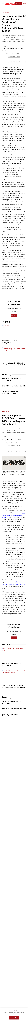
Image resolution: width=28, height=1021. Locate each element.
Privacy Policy (16, 1013)
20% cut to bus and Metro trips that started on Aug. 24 (13, 584)
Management (5, 411)
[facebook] (8, 62)
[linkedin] (11, 62)
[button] (3, 4)
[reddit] (16, 62)
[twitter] (14, 62)
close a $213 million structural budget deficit (13, 515)
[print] (25, 62)
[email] (19, 62)
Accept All (14, 1017)
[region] (14, 1014)
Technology (5, 12)
